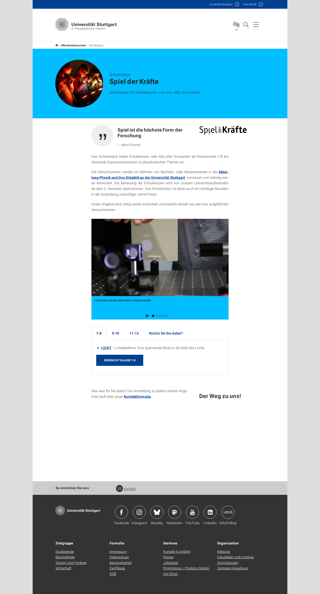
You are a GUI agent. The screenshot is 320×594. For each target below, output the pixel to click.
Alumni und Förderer (71, 562)
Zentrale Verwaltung (232, 568)
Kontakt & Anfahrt (176, 551)
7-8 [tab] (98, 333)
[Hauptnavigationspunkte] (256, 24)
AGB (112, 573)
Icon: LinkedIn (210, 512)
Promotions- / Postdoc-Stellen (186, 568)
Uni (221, 4)
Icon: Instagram (139, 512)
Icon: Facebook (121, 512)
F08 (249, 4)
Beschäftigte (65, 557)
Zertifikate (117, 568)
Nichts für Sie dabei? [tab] (166, 333)
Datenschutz (119, 557)
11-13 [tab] (134, 333)
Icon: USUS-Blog (227, 512)
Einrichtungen (227, 562)
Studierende (65, 551)
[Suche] (245, 24)
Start (57, 45)
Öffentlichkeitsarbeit (73, 45)
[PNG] (223, 130)
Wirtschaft (63, 568)
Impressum (118, 551)
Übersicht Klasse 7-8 (119, 360)
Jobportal (170, 562)
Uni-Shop (170, 573)
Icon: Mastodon (174, 512)
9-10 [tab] (115, 333)
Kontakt (130, 488)
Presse (168, 557)
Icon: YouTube (192, 512)
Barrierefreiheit (120, 562)
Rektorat (223, 551)
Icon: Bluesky (156, 512)
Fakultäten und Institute (235, 557)
